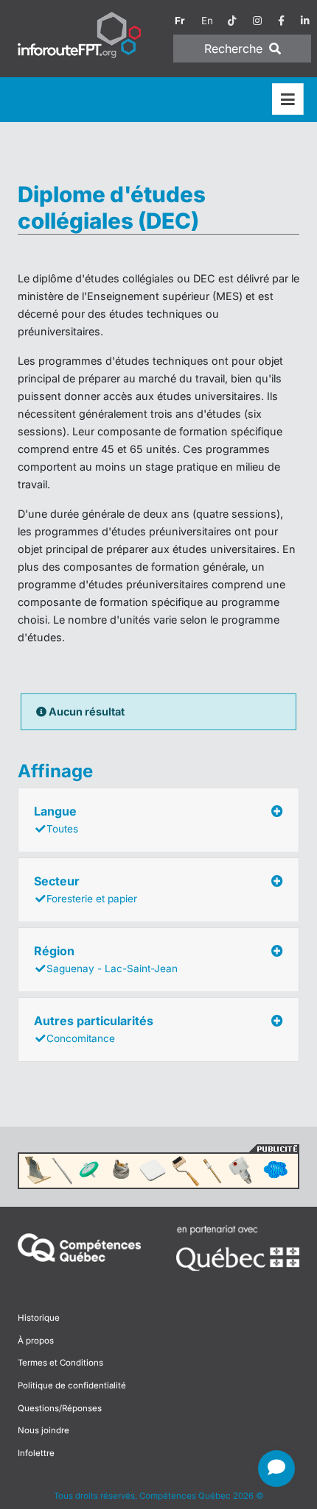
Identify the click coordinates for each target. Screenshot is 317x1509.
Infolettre (36, 1453)
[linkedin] (305, 20)
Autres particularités (93, 1028)
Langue (56, 819)
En (207, 20)
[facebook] (281, 20)
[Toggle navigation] (288, 99)
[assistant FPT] (276, 1468)
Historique (39, 1318)
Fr (180, 20)
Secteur (85, 889)
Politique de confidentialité (72, 1385)
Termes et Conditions (60, 1363)
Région (106, 958)
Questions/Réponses (60, 1408)
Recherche (235, 48)
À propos (36, 1340)
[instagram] (257, 20)
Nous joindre (43, 1430)
